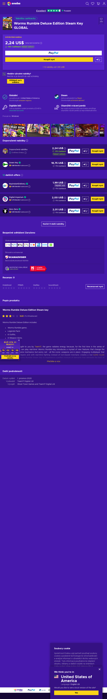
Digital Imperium (16, 197)
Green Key (13, 163)
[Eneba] (13, 4)
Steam (79, 98)
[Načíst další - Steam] (57, 97)
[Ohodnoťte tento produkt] (11, 316)
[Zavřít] (99, 669)
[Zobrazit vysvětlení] (29, 166)
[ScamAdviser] (15, 257)
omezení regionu (25, 100)
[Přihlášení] (104, 3)
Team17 (38, 347)
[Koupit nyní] (53, 53)
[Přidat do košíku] (98, 59)
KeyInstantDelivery (17, 184)
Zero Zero (13, 209)
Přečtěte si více (53, 361)
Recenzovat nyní (95, 287)
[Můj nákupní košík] (98, 3)
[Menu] (3, 3)
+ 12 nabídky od (53, 67)
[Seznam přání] (93, 3)
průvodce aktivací (77, 100)
